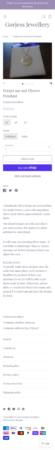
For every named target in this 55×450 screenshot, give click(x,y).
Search (7, 339)
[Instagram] (17, 408)
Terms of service (13, 383)
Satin (24, 136)
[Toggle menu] (5, 16)
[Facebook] (8, 408)
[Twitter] (3, 408)
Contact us (9, 348)
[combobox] (27, 147)
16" (6, 122)
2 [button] (26, 84)
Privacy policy (11, 374)
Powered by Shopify (13, 420)
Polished (10, 136)
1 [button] (22, 84)
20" (25, 122)
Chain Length (10, 116)
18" (16, 122)
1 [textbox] (5, 148)
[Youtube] (12, 408)
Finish (6, 130)
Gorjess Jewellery (27, 24)
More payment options (27, 175)
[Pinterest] (22, 408)
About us (8, 356)
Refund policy (11, 365)
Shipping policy (12, 392)
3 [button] (29, 84)
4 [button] (32, 84)
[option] (27, 61)
